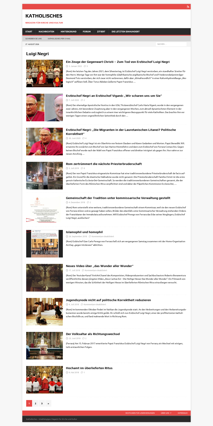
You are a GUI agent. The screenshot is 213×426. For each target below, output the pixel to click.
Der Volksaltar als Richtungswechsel (93, 334)
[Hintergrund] (44, 73)
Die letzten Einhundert (126, 31)
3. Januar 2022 (75, 66)
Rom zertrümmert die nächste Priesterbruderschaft (104, 164)
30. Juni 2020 (74, 138)
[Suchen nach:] (171, 44)
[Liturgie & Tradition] (44, 141)
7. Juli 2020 (74, 100)
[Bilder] (44, 380)
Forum (87, 31)
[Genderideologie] (44, 244)
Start (28, 31)
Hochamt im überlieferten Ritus (89, 368)
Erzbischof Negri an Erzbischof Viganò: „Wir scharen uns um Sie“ (114, 95)
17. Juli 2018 (74, 270)
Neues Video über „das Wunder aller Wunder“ (99, 266)
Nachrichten (46, 31)
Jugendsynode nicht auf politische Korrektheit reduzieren (108, 300)
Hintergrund (68, 31)
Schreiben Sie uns (33, 38)
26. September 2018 (78, 236)
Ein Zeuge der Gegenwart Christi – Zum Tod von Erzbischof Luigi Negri (118, 61)
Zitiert (101, 31)
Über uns (165, 413)
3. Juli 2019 (74, 168)
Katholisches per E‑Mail (59, 38)
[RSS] (188, 6)
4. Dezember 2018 (77, 202)
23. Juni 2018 (74, 338)
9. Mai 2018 (74, 372)
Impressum (183, 413)
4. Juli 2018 (74, 304)
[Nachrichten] (44, 107)
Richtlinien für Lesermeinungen (140, 413)
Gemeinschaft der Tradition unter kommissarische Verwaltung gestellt (118, 198)
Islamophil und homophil (84, 232)
